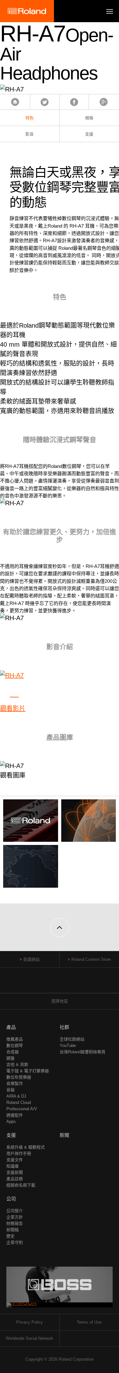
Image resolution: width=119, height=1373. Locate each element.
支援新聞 (14, 1172)
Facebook (74, 102)
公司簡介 (14, 1210)
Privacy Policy (29, 1322)
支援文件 (14, 1159)
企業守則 (14, 1242)
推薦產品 (14, 1039)
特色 (29, 118)
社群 (64, 1027)
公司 (11, 1198)
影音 (29, 134)
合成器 (12, 1051)
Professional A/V (21, 1108)
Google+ (103, 102)
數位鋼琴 (14, 1045)
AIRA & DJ (16, 1096)
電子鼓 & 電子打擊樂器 (27, 1070)
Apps (11, 1121)
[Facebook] (47, 983)
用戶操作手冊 (18, 1153)
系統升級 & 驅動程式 (25, 1147)
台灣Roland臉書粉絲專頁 (82, 1051)
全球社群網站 (72, 1039)
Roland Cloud (18, 1102)
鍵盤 (10, 1058)
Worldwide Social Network (29, 1338)
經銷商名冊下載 (20, 1185)
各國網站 (31, 959)
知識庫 (12, 1166)
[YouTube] (59, 983)
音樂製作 (14, 1083)
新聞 (64, 1135)
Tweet (44, 102)
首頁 (15, 102)
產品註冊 (14, 1178)
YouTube (68, 1045)
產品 (11, 1027)
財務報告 (14, 1223)
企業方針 (14, 1217)
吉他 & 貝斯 (17, 1064)
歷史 (10, 1236)
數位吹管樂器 (18, 1077)
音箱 (10, 1089)
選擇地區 (59, 1001)
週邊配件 (14, 1115)
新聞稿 (12, 1229)
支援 (11, 1135)
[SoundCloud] (72, 983)
